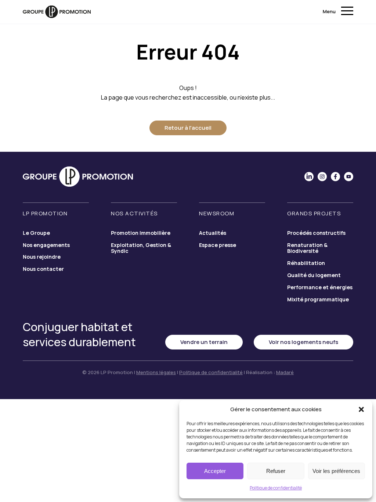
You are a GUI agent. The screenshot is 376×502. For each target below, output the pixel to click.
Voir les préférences (336, 471)
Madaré (285, 372)
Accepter (215, 471)
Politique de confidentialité (276, 488)
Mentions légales (156, 372)
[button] (361, 409)
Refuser (275, 471)
